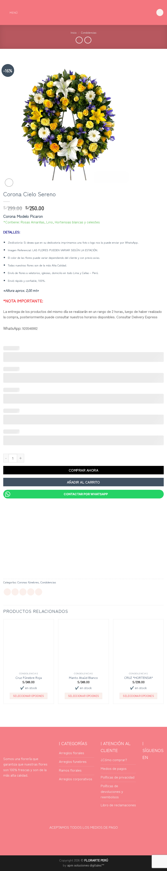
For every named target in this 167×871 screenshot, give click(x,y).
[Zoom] (9, 182)
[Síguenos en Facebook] (147, 768)
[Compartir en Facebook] (15, 592)
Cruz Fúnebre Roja (28, 678)
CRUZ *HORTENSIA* (138, 678)
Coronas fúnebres (28, 582)
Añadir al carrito (83, 482)
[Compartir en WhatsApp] (7, 592)
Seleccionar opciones (28, 696)
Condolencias (88, 32)
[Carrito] (159, 12)
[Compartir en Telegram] (38, 592)
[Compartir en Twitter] (23, 592)
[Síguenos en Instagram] (157, 768)
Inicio (74, 32)
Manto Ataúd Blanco (83, 678)
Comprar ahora (83, 470)
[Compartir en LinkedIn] (30, 592)
